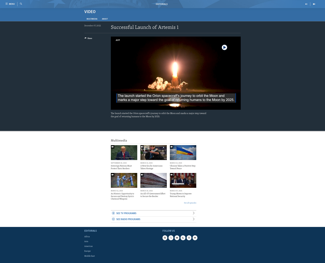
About (105, 19)
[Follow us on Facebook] (164, 237)
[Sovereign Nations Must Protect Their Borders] (124, 152)
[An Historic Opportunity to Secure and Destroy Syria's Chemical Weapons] (124, 180)
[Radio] (306, 4)
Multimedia (92, 19)
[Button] (88, 39)
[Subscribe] (195, 237)
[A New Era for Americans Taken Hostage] (153, 152)
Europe (87, 251)
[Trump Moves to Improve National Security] (183, 180)
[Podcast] (189, 237)
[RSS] (183, 237)
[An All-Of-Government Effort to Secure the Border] (153, 180)
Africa (87, 237)
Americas (88, 246)
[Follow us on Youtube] (177, 237)
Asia (86, 242)
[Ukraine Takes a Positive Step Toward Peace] (183, 152)
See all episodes (190, 203)
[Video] (314, 4)
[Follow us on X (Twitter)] (170, 237)
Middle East (89, 256)
